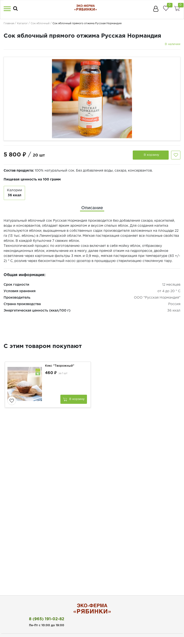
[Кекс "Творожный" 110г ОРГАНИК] (25, 385)
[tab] (92, 208)
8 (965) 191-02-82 (46, 619)
